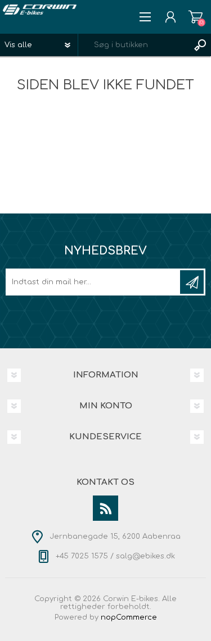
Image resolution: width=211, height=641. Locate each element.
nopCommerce (129, 617)
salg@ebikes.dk (145, 556)
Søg (199, 45)
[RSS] (105, 508)
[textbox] (133, 45)
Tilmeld (192, 282)
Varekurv (195, 16)
